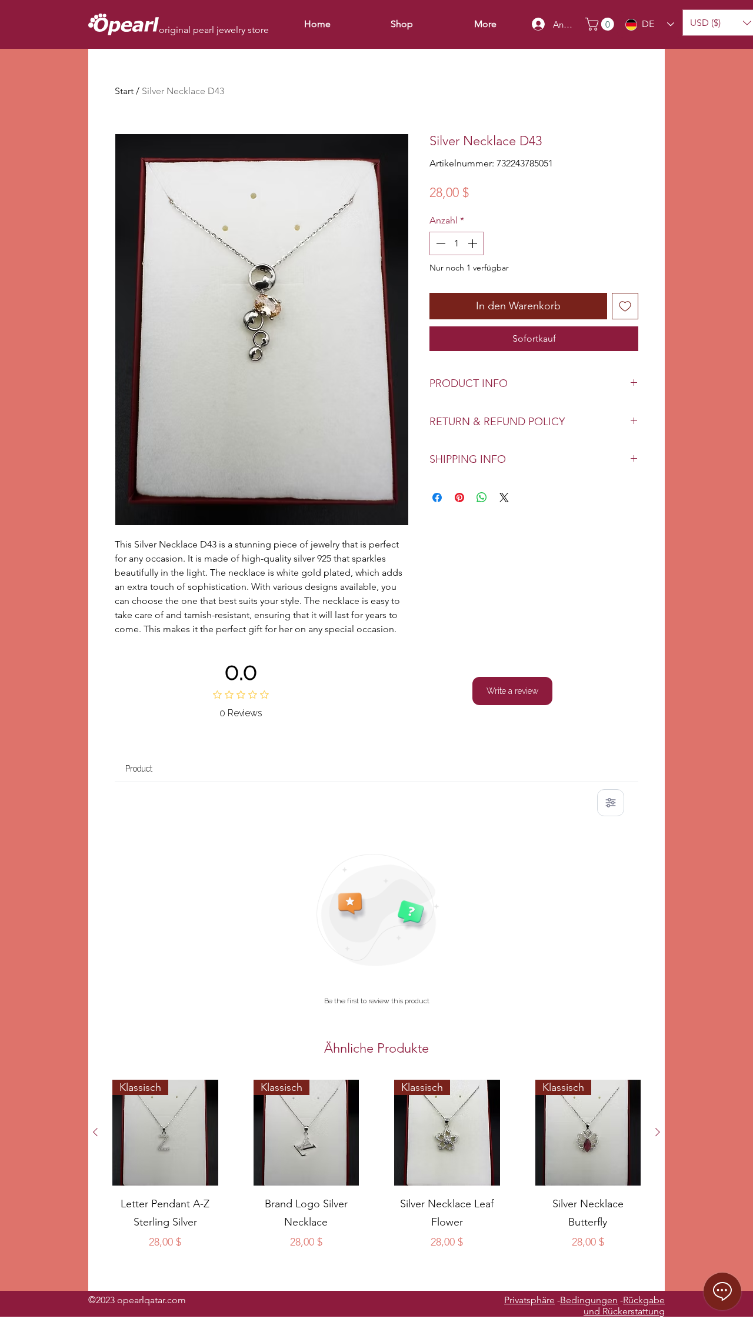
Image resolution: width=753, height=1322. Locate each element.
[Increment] (473, 243)
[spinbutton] (456, 243)
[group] (376, 1180)
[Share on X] (504, 497)
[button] (601, 24)
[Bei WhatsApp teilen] (482, 497)
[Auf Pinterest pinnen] (459, 497)
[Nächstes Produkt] (658, 1132)
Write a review (512, 691)
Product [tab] (138, 768)
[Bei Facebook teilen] (437, 497)
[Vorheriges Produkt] (95, 1132)
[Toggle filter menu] (610, 802)
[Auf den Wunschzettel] (625, 306)
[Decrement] (439, 243)
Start (124, 90)
